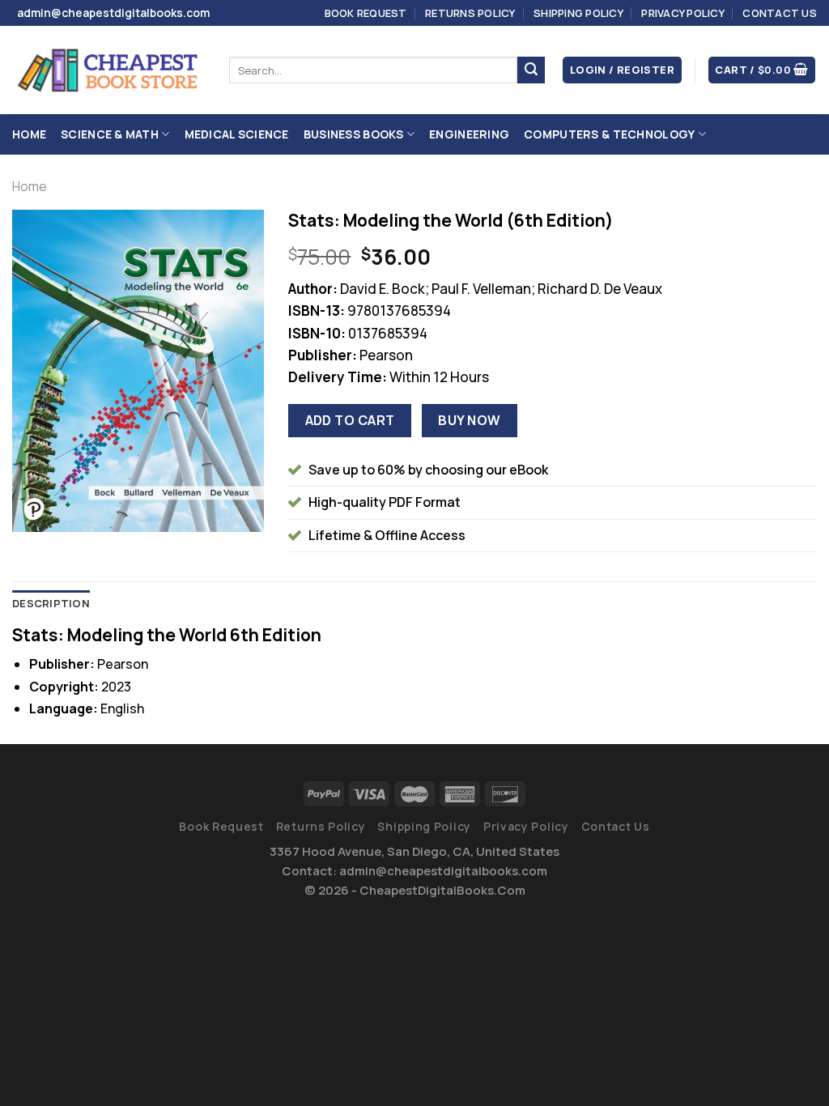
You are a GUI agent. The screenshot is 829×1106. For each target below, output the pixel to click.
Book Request (366, 13)
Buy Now (469, 420)
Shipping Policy (578, 13)
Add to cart (350, 420)
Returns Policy (470, 13)
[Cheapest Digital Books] (108, 70)
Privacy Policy (683, 13)
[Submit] (531, 70)
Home (29, 134)
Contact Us (779, 13)
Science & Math (110, 134)
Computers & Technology (609, 134)
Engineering (469, 134)
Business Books (354, 134)
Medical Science (237, 134)
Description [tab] (51, 603)
